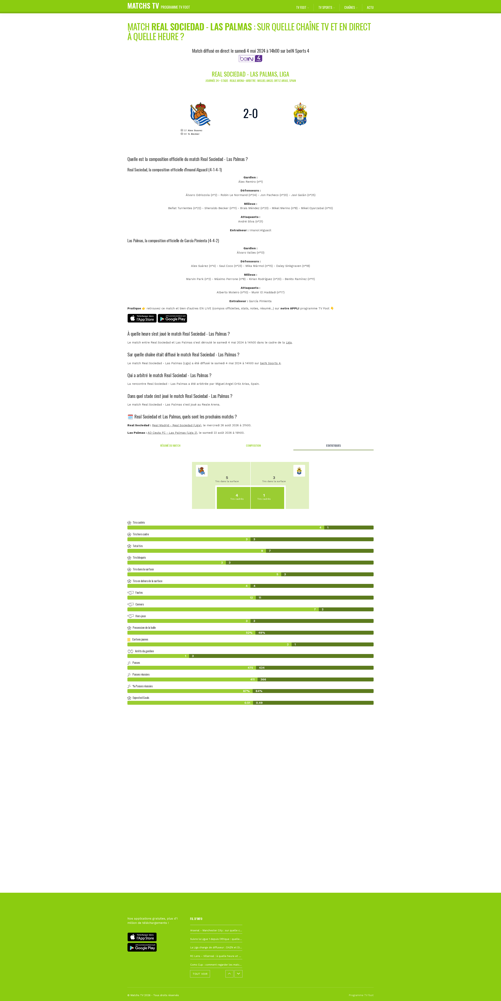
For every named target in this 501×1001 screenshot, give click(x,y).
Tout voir (200, 973)
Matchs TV (158, 5)
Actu (370, 7)
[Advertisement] (250, 779)
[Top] (490, 992)
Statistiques (333, 445)
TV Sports (325, 7)
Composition (253, 445)
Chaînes (349, 7)
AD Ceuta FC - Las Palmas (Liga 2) (172, 433)
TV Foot (301, 7)
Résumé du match (170, 445)
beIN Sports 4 (270, 363)
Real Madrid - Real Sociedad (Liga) (176, 425)
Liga (289, 342)
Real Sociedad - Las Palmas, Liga (250, 74)
